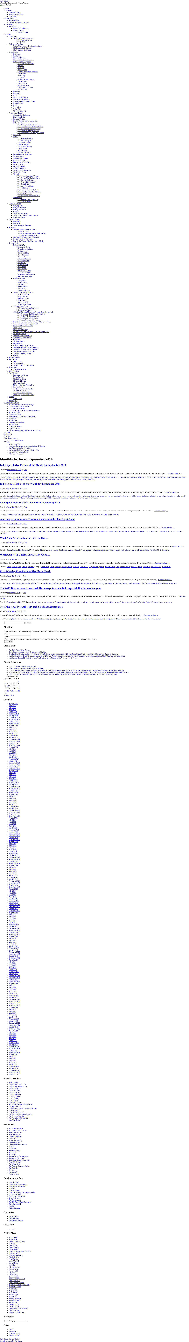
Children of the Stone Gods (22, 336)
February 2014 (14, 995)
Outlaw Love (17, 399)
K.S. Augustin (14, 1277)
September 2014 (14, 982)
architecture (33, 514)
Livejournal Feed (15, 1106)
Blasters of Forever (19, 334)
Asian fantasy (66, 477)
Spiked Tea (17, 109)
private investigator (38, 498)
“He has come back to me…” (23, 353)
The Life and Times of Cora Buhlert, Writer (24, 450)
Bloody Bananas (23, 85)
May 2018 (12, 895)
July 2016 (12, 938)
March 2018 (13, 899)
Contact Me (8, 24)
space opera (20, 479)
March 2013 (13, 1017)
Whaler (15, 355)
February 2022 (14, 806)
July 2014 (12, 985)
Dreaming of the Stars (25, 249)
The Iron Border (18, 342)
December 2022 (14, 786)
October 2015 (13, 956)
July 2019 (12, 867)
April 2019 (12, 873)
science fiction (125, 567)
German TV (84, 567)
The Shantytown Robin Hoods (23, 351)
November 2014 (14, 978)
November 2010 (14, 1072)
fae (91, 477)
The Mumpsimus (14, 1164)
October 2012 (13, 1027)
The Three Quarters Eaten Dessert (29, 320)
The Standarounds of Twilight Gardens (31, 133)
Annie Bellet (13, 1239)
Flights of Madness (19, 58)
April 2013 (12, 1015)
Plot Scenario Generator (17, 1196)
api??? (11, 674)
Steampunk (13, 367)
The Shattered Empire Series (18, 452)
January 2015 (13, 974)
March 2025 (13, 733)
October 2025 (13, 721)
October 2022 (13, 790)
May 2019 (12, 871)
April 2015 (12, 968)
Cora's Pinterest (14, 1092)
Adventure (12, 36)
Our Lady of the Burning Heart (24, 101)
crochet (63, 567)
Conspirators (22, 280)
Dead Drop (21, 76)
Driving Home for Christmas (23, 239)
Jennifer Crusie (14, 1269)
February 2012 (14, 1043)
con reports (41, 514)
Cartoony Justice (19, 119)
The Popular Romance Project (19, 1166)
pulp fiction (117, 583)
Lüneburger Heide (77, 583)
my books (87, 583)
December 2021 (14, 810)
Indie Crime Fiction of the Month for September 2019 (30, 483)
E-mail (7, 637)
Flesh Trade (22, 42)
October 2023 (13, 767)
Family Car (17, 56)
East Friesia (58, 514)
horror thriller (131, 496)
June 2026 (12, 706)
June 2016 (12, 940)
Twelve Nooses (23, 144)
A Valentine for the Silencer (22, 393)
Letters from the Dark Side (22, 154)
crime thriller (77, 496)
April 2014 (12, 991)
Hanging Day (18, 206)
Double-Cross (22, 269)
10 (8, 686)
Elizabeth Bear (14, 1257)
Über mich (12, 16)
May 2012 (12, 1037)
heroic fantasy (66, 531)
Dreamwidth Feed (15, 1102)
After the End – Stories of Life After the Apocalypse (31, 332)
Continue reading (175, 473)
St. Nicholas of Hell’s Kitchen (23, 389)
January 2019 (13, 879)
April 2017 (12, 920)
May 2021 (12, 824)
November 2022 (14, 788)
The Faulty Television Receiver (28, 316)
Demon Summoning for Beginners (25, 121)
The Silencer (13, 373)
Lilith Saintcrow (14, 1281)
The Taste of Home (24, 273)
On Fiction (12, 1148)
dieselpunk (49, 514)
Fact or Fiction (18, 387)
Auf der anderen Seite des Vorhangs (21, 405)
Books (9, 477)
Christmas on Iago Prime (26, 310)
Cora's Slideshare (15, 1094)
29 (19, 691)
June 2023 (12, 775)
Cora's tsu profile (14, 1096)
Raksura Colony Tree (112, 567)
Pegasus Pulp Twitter (16, 1112)
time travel (37, 479)
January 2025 (13, 737)
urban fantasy (60, 479)
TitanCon (134, 567)
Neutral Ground (23, 255)
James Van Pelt (14, 1261)
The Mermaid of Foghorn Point (28, 131)
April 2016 (12, 944)
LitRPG (120, 477)
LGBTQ (114, 477)
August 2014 (13, 983)
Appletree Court (23, 298)
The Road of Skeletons (25, 180)
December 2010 (14, 1070)
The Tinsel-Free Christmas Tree (28, 318)
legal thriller (94, 531)
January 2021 (13, 832)
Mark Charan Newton (16, 1283)
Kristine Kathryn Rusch (17, 1279)
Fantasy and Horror (15, 113)
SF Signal (12, 1154)
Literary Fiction (14, 219)
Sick (101, 619)
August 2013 (13, 1007)
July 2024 (12, 749)
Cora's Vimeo (13, 1100)
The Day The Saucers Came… (23, 292)
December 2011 (14, 1047)
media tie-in (104, 602)
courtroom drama (30, 531)
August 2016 (13, 936)
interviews (58, 619)
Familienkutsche (14, 412)
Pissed (15, 105)
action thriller (46, 496)
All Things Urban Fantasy (18, 1131)
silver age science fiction (112, 619)
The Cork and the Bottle (26, 64)
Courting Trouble (23, 261)
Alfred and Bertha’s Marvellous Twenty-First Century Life (33, 312)
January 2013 (13, 1021)
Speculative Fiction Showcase (19, 1160)
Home (6, 9)
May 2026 (12, 708)
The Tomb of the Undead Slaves (29, 178)
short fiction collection (7, 479)
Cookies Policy (23, 32)
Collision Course (23, 257)
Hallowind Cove (19, 123)
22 (19, 688)
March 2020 (13, 851)
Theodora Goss (14, 1304)
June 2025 (12, 727)
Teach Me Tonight (15, 1162)
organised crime (170, 496)
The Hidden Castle (19, 172)
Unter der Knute (14, 428)
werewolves (70, 479)
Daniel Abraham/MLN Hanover (20, 1251)
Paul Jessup (13, 1293)
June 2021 (12, 822)
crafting (58, 567)
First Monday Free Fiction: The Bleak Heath (25, 571)
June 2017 (12, 917)
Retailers (7, 436)
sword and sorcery (153, 531)
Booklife (12, 1243)
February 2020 (14, 853)
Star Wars (146, 602)
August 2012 (13, 1031)
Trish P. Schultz (14, 1310)
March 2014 (13, 993)
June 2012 (12, 1035)
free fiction (55, 583)
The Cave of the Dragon (26, 186)
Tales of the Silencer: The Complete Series (27, 46)
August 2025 (13, 725)
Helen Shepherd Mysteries (22, 62)
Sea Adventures (14, 357)
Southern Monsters (19, 168)
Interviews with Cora (16, 14)
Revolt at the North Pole (21, 162)
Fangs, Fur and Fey (15, 1140)
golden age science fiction (105, 550)
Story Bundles (14, 371)
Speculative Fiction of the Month (23, 477)
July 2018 (12, 891)
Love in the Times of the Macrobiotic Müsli (28, 241)
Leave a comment (91, 498)
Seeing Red (17, 107)
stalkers (72, 498)
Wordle (11, 1206)
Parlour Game (22, 83)
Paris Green (22, 74)
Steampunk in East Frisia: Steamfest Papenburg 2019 (30, 502)
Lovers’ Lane (22, 300)
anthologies (27, 619)
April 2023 (12, 779)
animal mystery (57, 496)
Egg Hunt (21, 77)
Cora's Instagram (14, 1088)
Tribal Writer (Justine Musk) (18, 1308)
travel (140, 567)
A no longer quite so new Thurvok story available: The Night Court (37, 519)
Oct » (12, 695)
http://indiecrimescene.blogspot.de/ (21, 1104)
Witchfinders (17, 198)
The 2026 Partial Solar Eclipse (19, 650)
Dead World (22, 267)
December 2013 (14, 999)
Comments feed (14, 1333)
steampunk (29, 479)
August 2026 (13, 704)
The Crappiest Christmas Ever (28, 235)
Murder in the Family (20, 97)
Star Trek (139, 602)
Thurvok (16, 174)
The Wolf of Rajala (24, 141)
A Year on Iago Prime (20, 306)
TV (30, 550)
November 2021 (14, 812)
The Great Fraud (19, 383)
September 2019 (14, 863)
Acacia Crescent (23, 294)
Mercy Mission (23, 282)
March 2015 (13, 970)
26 (12, 691)
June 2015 (12, 964)
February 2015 (14, 972)
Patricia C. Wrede (15, 1287)
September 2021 (14, 816)
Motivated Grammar (16, 1220)
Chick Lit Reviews (15, 1136)
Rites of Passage (18, 164)
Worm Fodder (22, 150)
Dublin (61, 550)
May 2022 (12, 800)
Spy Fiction (13, 359)
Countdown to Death (20, 375)
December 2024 (14, 739)
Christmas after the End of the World (25, 347)
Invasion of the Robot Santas (23, 326)
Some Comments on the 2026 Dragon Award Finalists (27, 652)
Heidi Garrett (13, 1259)
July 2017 (12, 915)
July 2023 (12, 773)
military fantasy (129, 477)
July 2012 (12, 1033)
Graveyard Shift (23, 253)
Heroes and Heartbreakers (18, 1144)
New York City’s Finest (21, 99)
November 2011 (14, 1049)
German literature (54, 531)
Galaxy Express (14, 1142)
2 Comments (164, 550)
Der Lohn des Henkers (16, 408)
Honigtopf (12, 418)
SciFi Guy (12, 1152)
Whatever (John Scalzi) (17, 1312)
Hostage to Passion (19, 209)
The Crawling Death (25, 40)
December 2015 (14, 952)
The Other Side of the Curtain (23, 365)
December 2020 (14, 834)
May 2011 (12, 1060)
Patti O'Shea (13, 1289)
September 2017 (14, 911)
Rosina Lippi (13, 1294)
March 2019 (13, 875)
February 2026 (14, 714)
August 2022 (13, 794)
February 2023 (14, 783)
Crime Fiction (13, 52)
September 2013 (14, 1005)
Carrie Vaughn (14, 1247)
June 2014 (12, 987)
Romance (12, 227)
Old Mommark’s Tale (20, 158)
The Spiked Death (19, 379)
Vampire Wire (13, 1172)
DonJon (11, 1188)
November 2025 (14, 719)
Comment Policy (14, 12)
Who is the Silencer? (16, 454)
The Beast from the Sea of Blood (29, 196)
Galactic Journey (80, 550)
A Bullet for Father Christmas (28, 72)
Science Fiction (14, 243)
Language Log (14, 1216)
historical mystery (120, 496)
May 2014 (12, 989)
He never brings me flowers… (23, 60)
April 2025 (12, 731)
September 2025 (14, 723)
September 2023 (14, 769)
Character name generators (18, 1184)
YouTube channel (15, 1120)
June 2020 (12, 846)
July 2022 (12, 796)
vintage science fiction (129, 619)
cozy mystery (67, 496)
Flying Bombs (18, 377)
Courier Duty (17, 361)
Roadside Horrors (19, 166)
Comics (14, 550)
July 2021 (12, 820)
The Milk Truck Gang (20, 391)
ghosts (95, 477)
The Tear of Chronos (25, 146)
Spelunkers (17, 340)
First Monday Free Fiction (21, 583)
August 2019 (13, 865)
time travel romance (48, 479)
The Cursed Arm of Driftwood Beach (30, 127)
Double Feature (23, 302)
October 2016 (13, 932)
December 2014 (14, 976)
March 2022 (13, 804)
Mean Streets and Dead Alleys (23, 385)
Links (14, 619)
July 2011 (12, 1056)
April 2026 (12, 710)
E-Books (7, 34)
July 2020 (12, 844)
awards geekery (52, 550)
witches (77, 479)
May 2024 (12, 753)
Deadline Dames (14, 1253)
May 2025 (12, 729)
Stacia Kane (13, 1302)
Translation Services (11, 438)
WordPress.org (14, 1335)
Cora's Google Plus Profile (18, 1087)
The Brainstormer (15, 1200)
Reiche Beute (13, 424)
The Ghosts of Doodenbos (22, 170)
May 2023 (12, 777)
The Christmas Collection (22, 50)
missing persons (155, 496)
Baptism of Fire (23, 251)
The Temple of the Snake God (28, 190)
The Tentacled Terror (25, 194)
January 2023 (13, 784)
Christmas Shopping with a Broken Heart (32, 233)
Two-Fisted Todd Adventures (23, 38)
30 (5, 693)
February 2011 (14, 1066)
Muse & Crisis (18, 156)
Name (7, 634)
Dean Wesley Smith (15, 1255)
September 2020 (14, 840)
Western (11, 397)
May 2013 (12, 1013)
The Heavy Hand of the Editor (23, 395)
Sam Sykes (12, 1296)
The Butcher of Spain (20, 213)
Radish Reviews (14, 1150)
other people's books (159, 477)
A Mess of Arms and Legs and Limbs (26, 324)
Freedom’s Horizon (24, 259)
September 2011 (14, 1052)
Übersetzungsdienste (16, 440)
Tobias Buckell (14, 1306)
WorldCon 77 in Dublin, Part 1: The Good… (25, 554)
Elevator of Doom (19, 381)
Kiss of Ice (17, 135)
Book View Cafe (14, 1134)
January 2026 (13, 716)
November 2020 (14, 836)
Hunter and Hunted (24, 271)
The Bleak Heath (23, 184)
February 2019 (14, 877)
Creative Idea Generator (17, 1186)
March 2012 (13, 1041)
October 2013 (13, 1003)
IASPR (11, 1146)
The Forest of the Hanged (26, 182)
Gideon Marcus (14, 668)
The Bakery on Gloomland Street (29, 129)
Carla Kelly (13, 1245)
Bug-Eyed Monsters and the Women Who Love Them (32, 322)
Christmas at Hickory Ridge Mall (24, 229)
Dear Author (13, 1138)
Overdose (21, 66)
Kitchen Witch (22, 81)
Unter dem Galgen (15, 426)
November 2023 (14, 765)
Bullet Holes (22, 263)
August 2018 (13, 889)
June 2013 (12, 1011)
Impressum (12, 26)
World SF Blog (14, 1174)
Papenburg (78, 514)
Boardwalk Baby (19, 117)
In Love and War (19, 245)
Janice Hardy (13, 1263)
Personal (25, 550)
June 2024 (12, 751)
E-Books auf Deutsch (11, 403)
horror (108, 477)
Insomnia (16, 93)
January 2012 (13, 1045)
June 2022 (12, 798)
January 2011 (13, 1068)
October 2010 (13, 1074)
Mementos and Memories (26, 275)
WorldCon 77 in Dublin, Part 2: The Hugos (24, 537)
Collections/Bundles (16, 44)
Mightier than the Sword (26, 79)
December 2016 (14, 928)
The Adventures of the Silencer (19, 448)
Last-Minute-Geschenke (17, 422)
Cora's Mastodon (14, 1090)
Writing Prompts (14, 1208)
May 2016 (12, 942)
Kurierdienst (13, 420)
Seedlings (21, 284)
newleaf (11, 1229)
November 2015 (14, 954)
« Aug (6, 695)
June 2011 (12, 1058)
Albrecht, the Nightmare (21, 115)
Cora (25, 470)
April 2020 (12, 850)
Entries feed (13, 1331)
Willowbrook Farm (24, 304)
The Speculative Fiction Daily (19, 1118)
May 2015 (12, 966)
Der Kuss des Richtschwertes (19, 407)
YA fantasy (154, 602)
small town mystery (62, 498)
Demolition (17, 221)
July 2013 (12, 1009)
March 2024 (13, 757)
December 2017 (14, 905)
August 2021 (13, 818)
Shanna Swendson (15, 1298)
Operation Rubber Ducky (22, 338)
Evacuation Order (24, 247)
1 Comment (91, 479)
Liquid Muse (17, 343)
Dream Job (17, 54)
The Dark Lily (18, 363)
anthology (45, 477)
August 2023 (13, 771)
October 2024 (13, 743)
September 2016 (14, 934)
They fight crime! (15, 1204)
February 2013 (14, 1019)
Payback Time (18, 103)
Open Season (22, 70)
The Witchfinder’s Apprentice (28, 200)
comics (52, 567)
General (19, 514)
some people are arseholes (140, 550)
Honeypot (16, 91)
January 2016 (13, 950)
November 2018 (14, 883)
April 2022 (12, 802)
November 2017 (14, 907)
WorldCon (146, 567)
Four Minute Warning (20, 330)
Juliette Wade (13, 1275)
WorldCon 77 (154, 550)
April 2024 (12, 755)
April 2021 (12, 826)
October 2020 (13, 838)
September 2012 (14, 1029)
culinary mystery (88, 496)
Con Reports (11, 514)
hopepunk (101, 477)
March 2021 (13, 828)
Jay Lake (12, 1265)
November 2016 (14, 930)
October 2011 (13, 1050)
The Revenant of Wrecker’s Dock (29, 125)
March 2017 (13, 922)
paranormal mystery (174, 477)
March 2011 (13, 1064)
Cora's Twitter (13, 1098)
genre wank (91, 550)
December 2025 (14, 718)
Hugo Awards (119, 550)
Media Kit (7, 432)
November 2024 (14, 741)
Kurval (15, 137)
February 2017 (14, 924)
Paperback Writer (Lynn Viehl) (19, 1285)
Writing (14, 531)
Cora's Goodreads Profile (17, 1085)
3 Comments (114, 514)
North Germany (97, 583)
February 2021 (14, 830)
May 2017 (12, 918)
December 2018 (14, 881)
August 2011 (13, 1054)
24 (8, 691)
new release (103, 531)
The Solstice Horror (24, 202)
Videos (6, 442)
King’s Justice (22, 148)
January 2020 (13, 855)
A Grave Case (22, 89)
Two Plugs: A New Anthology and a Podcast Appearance (31, 606)
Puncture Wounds (19, 160)
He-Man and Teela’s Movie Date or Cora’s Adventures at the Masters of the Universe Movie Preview (44, 658)
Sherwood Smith (14, 1300)
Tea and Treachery (19, 369)
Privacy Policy (18, 30)
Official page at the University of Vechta (23, 1108)
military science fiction (143, 477)
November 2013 (14, 1001)
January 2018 (13, 903)
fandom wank (69, 550)
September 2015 (14, 958)
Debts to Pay (22, 288)
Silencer (124, 583)
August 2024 (13, 747)
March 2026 (13, 712)
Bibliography (8, 18)
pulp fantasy (126, 531)
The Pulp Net (13, 1168)
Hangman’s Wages (19, 208)
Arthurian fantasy (55, 477)
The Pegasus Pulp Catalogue (19, 22)
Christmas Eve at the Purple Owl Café (26, 237)
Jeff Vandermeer (14, 1267)
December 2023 (14, 763)
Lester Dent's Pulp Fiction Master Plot (22, 1192)
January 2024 (13, 761)
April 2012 (12, 1039)
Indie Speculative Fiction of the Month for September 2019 (33, 465)
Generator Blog (14, 1190)
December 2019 (14, 857)
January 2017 (13, 926)
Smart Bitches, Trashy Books (19, 1156)
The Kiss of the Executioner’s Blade (25, 215)
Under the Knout (19, 217)
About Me (7, 10)
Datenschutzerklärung (20, 28)
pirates (184, 477)
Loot (14, 95)
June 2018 (12, 893)
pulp (119, 531)
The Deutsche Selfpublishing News (21, 1114)
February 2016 (14, 948)
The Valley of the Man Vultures (28, 176)
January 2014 (13, 997)
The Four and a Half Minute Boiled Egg (31, 314)
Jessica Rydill (13, 1271)
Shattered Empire (19, 278)
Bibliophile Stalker (15, 1132)
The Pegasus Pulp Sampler (22, 48)
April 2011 (12, 1062)
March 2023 (13, 781)
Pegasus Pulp (112, 531)
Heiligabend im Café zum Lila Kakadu (22, 416)
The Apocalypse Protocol (22, 225)
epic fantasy (85, 477)
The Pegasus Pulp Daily (17, 1116)
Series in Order (14, 20)
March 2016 (13, 946)
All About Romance (16, 1129)
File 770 (76, 567)
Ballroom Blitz (23, 265)
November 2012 (14, 1025)
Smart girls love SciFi (16, 1158)
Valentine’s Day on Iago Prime (28, 308)
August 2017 (13, 913)
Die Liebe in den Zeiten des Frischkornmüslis (24, 410)
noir (163, 496)
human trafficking (143, 496)
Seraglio (16, 211)
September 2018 (14, 887)
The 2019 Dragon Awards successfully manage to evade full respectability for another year (50, 588)
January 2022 (13, 808)
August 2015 (13, 960)
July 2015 (12, 962)
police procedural (25, 498)
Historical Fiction (15, 204)
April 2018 (12, 897)
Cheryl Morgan (14, 1249)
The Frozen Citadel (24, 143)
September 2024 (14, 745)
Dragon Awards (60, 602)
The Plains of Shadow (25, 139)
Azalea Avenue (23, 296)
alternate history (37, 602)
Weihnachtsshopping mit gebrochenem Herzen (25, 430)
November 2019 (14, 859)
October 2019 (13, 861)
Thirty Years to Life (20, 111)
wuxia (83, 479)
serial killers (50, 498)
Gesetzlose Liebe (15, 414)
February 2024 (14, 759)
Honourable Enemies (25, 276)
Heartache (16, 223)
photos (85, 514)
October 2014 (13, 980)
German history (68, 514)
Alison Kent (13, 1237)
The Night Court (23, 188)
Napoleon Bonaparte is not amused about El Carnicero (27, 446)
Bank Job (21, 68)
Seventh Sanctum (15, 1198)
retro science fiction (76, 619)
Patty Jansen (13, 1291)
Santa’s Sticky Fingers (25, 87)
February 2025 (14, 735)
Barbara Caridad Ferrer (17, 1241)
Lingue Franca (14, 1218)
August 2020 (13, 842)
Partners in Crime (24, 290)
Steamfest (97, 514)
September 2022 (14, 792)
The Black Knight (24, 152)
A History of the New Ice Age (23, 345)
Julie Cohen (13, 1273)
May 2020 (12, 848)
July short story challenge (80, 531)
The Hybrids (17, 328)
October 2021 (13, 814)
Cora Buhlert (4, 1)
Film (19, 550)
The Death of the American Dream (25, 349)
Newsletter (8, 434)
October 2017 (13, 909)
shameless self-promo (138, 531)
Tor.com (11, 1170)
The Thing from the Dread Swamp (29, 192)
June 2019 (12, 869)
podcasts (66, 619)
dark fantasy (76, 477)
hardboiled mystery (106, 496)
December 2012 (14, 1023)
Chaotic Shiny (14, 1182)
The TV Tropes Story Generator (20, 1202)
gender (52, 619)
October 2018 (13, 885)
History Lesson (23, 286)
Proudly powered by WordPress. (11, 1341)
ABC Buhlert (13, 1083)
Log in (11, 1329)
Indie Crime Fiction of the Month (23, 496)
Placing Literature (15, 1194)
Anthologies (13, 401)
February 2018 (14, 901)
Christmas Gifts (23, 231)
